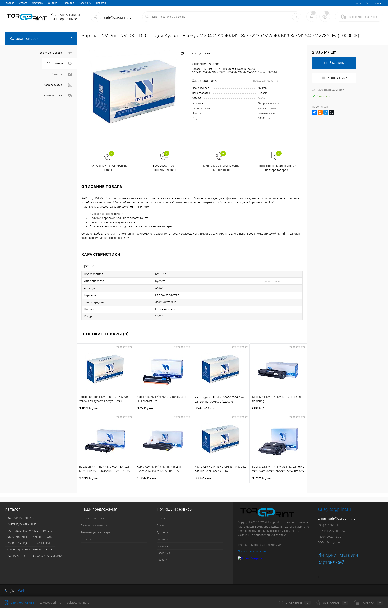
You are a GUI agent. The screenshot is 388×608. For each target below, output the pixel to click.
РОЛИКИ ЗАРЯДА (17, 543)
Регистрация (373, 3)
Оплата (23, 3)
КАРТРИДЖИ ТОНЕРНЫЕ (21, 518)
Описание (57, 74)
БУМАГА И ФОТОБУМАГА (47, 555)
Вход (358, 3)
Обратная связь (22, 602)
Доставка (37, 3)
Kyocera (262, 92)
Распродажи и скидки (94, 525)
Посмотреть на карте (252, 551)
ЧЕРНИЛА (13, 555)
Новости (101, 3)
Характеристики (53, 84)
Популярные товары (93, 518)
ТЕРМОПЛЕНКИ (41, 543)
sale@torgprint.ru (342, 518)
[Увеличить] (134, 95)
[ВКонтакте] (314, 112)
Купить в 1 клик (336, 77)
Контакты (53, 3)
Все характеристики (266, 80)
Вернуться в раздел (51, 52)
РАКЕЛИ (36, 537)
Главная (9, 3)
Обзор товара (55, 63)
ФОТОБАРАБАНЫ (17, 537)
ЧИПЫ (49, 549)
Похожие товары (53, 95)
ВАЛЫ (49, 537)
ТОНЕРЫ (47, 530)
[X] (331, 112)
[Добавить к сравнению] (182, 62)
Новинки (86, 539)
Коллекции (85, 3)
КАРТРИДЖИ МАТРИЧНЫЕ (22, 530)
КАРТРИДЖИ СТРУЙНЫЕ (21, 524)
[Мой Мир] (325, 112)
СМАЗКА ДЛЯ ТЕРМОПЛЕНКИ (24, 549)
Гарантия (68, 3)
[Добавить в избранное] (182, 53)
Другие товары (271, 281)
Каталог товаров (24, 38)
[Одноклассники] (320, 112)
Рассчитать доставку (330, 89)
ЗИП (25, 555)
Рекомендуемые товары (96, 532)
